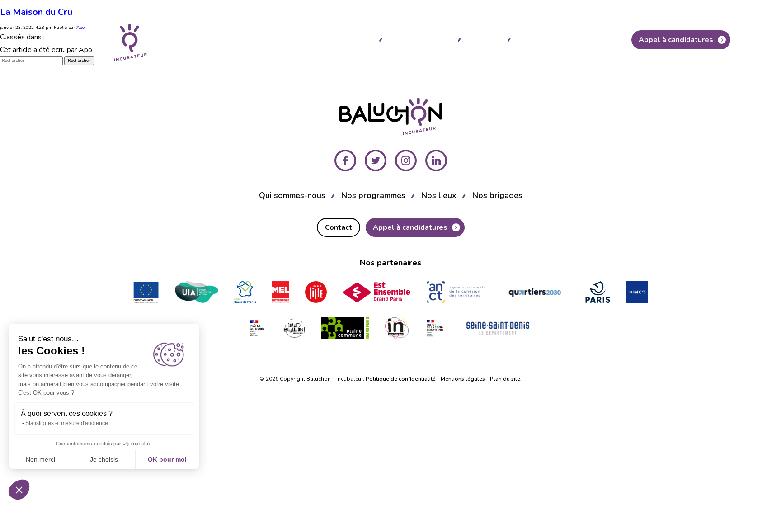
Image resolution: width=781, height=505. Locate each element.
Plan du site (505, 378)
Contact (598, 40)
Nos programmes (420, 38)
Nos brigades (541, 38)
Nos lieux (484, 38)
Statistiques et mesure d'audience (66, 423)
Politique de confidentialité (401, 378)
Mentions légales (463, 378)
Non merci (40, 459)
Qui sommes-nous (340, 38)
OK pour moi (167, 459)
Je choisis (104, 459)
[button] (19, 489)
